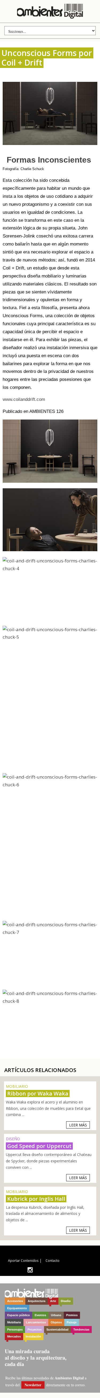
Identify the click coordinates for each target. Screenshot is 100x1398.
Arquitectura (36, 1301)
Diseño (66, 1301)
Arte (53, 1301)
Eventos (40, 1315)
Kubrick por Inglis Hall (36, 1198)
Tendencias (81, 1329)
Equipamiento (17, 1308)
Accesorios (15, 1301)
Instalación (33, 1336)
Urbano (56, 1315)
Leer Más (78, 1124)
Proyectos (34, 1329)
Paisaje (72, 1322)
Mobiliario (14, 1322)
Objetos (56, 1322)
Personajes (15, 1329)
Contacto (52, 1260)
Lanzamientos (36, 1322)
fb (38, 1270)
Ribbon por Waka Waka (37, 1093)
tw (30, 1270)
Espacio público (18, 1315)
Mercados (14, 1336)
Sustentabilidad (57, 1329)
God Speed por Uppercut (39, 1146)
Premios (72, 1315)
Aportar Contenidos (23, 1260)
